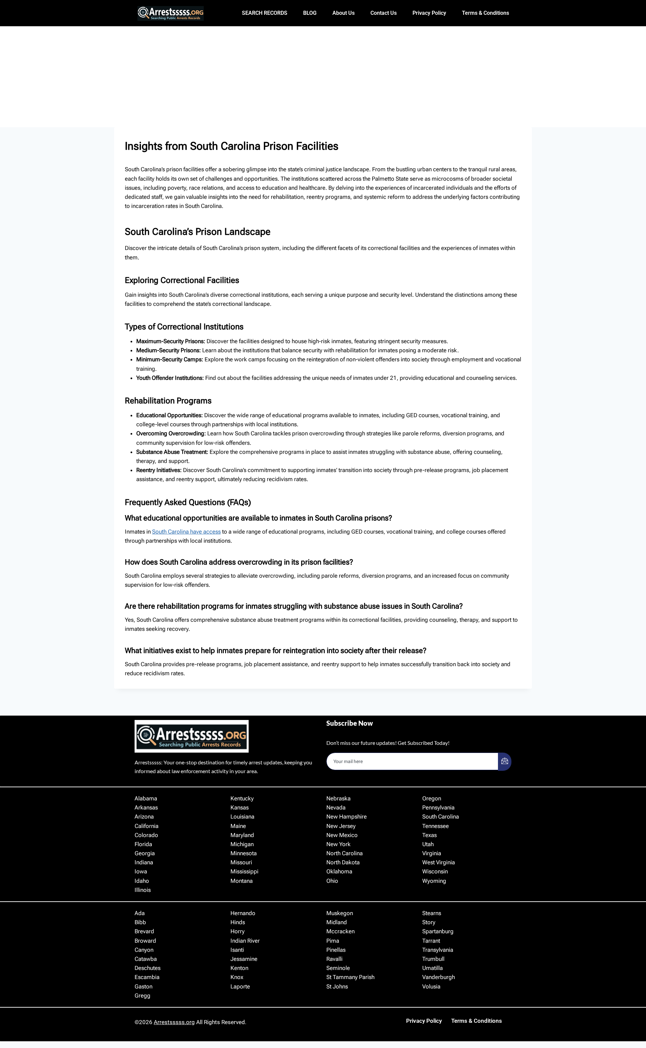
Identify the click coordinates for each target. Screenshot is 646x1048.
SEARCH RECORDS (264, 13)
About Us (343, 13)
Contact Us (383, 13)
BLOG (310, 13)
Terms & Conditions (485, 13)
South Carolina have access (186, 531)
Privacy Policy (429, 13)
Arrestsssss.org (174, 1022)
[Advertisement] (323, 77)
